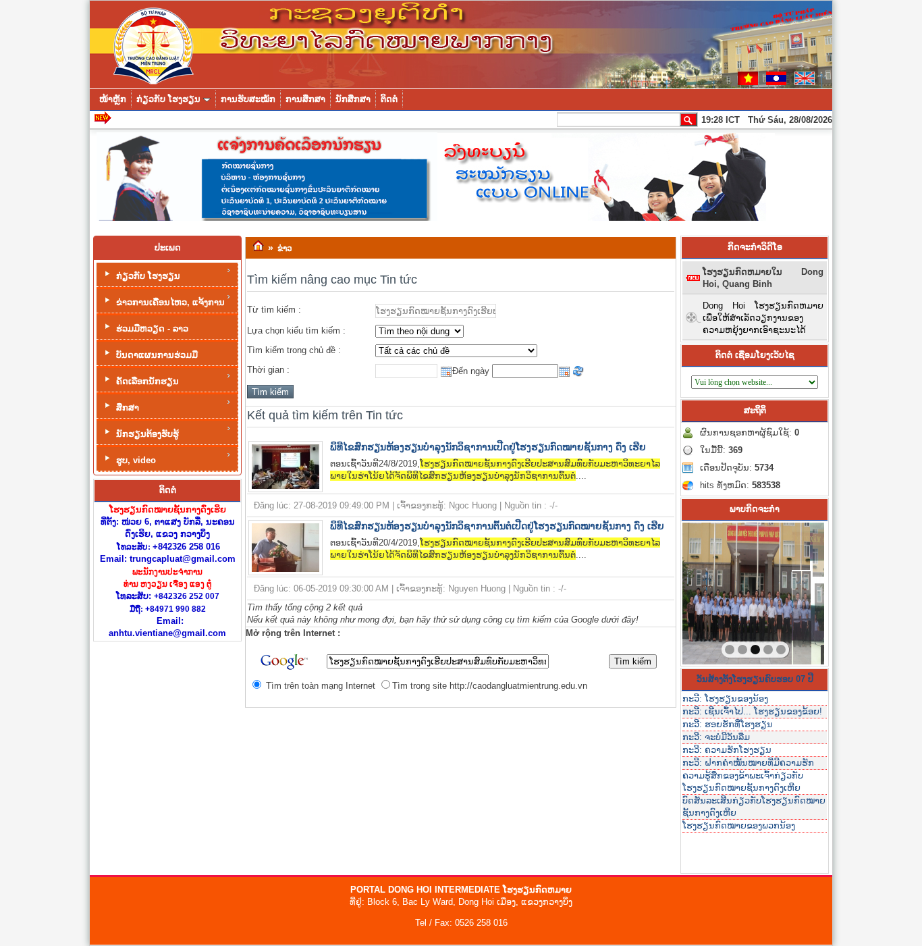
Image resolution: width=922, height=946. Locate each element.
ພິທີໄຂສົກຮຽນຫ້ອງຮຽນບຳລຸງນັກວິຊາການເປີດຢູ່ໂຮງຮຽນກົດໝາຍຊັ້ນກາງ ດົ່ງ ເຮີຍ (488, 447)
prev (720, 591)
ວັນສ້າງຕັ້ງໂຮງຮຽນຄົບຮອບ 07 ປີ (755, 679)
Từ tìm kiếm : (274, 310)
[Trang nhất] (258, 246)
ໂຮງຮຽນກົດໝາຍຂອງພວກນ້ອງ (738, 825)
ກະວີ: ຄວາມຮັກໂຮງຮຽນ (726, 750)
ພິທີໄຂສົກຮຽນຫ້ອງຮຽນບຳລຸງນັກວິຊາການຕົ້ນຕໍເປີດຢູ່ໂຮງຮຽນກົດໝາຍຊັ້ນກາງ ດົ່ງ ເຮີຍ (497, 526)
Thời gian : (268, 370)
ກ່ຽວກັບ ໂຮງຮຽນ (148, 276)
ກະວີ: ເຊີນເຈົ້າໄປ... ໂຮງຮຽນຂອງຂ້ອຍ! (752, 711)
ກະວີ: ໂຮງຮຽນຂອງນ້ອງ (725, 698)
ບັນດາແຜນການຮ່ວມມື (157, 355)
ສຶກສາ (127, 407)
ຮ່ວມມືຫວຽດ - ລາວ (152, 328)
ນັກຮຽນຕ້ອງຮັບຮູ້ (147, 434)
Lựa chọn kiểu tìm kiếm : (296, 330)
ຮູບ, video (136, 460)
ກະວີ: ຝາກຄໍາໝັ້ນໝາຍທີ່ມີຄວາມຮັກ (748, 763)
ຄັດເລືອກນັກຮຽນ (147, 381)
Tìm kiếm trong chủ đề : (294, 350)
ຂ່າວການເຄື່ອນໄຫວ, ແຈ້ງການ (170, 302)
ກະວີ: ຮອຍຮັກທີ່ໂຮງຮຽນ (727, 724)
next (786, 591)
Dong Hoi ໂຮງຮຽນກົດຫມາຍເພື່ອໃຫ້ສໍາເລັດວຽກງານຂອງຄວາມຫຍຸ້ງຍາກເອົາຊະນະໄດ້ (763, 317)
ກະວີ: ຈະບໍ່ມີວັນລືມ (716, 737)
